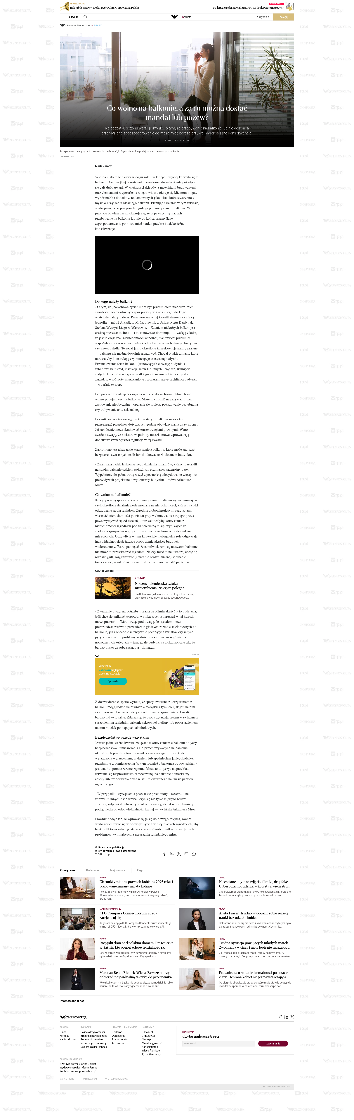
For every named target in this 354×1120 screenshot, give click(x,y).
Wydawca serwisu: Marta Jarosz (78, 1067)
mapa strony (67, 1079)
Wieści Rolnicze (151, 1050)
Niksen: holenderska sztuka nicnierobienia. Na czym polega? (159, 585)
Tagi (140, 870)
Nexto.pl (146, 1039)
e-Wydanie (263, 17)
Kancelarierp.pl (150, 1046)
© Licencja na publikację (110, 847)
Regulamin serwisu (92, 1039)
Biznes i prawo (84, 25)
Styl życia (140, 578)
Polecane (92, 870)
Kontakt (64, 1035)
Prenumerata (120, 1039)
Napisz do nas (68, 1039)
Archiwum (118, 1043)
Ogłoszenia (118, 1035)
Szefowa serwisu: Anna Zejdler (78, 1063)
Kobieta (71, 25)
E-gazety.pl (148, 1035)
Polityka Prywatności (93, 1032)
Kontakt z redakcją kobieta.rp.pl (78, 1071)
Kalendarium (90, 1079)
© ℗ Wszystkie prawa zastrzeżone (115, 850)
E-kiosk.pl (147, 1032)
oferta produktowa (116, 1079)
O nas (63, 1032)
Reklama (117, 1032)
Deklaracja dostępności (94, 1046)
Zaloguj (284, 17)
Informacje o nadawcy (93, 1043)
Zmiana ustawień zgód (94, 1035)
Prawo (98, 25)
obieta (186, 17)
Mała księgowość (152, 1043)
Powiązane (67, 870)
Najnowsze (117, 870)
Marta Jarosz (103, 166)
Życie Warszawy (151, 1054)
